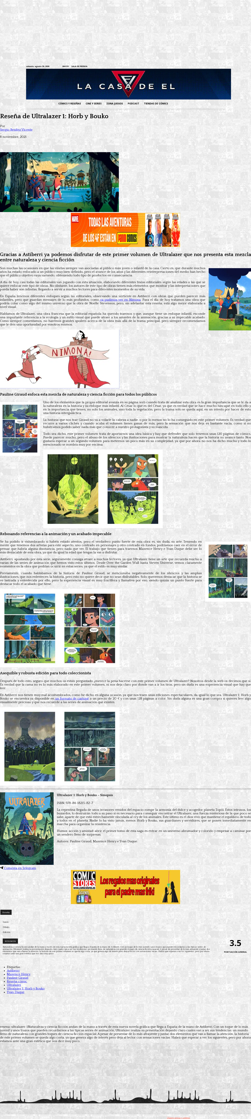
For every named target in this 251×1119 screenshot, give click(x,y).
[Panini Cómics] (125, 246)
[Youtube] (223, 66)
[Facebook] (191, 66)
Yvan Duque (15, 992)
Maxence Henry (18, 974)
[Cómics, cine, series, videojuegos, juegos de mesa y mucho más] (108, 84)
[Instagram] (196, 66)
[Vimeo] (183, 66)
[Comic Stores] (125, 903)
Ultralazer (14, 985)
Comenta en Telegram (19, 868)
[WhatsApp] (42, 142)
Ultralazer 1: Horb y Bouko (26, 988)
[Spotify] (207, 66)
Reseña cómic (17, 981)
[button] (198, 103)
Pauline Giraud (17, 978)
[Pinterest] (54, 142)
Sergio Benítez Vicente (16, 130)
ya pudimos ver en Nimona (120, 300)
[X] (218, 66)
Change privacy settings (178, 1118)
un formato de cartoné (71, 698)
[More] (67, 142)
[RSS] (202, 66)
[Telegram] (212, 66)
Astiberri (13, 970)
